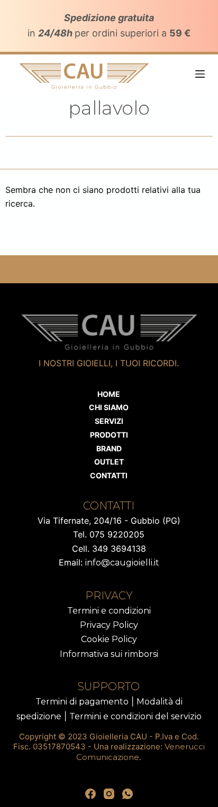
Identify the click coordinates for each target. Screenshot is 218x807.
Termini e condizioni (109, 611)
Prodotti (109, 434)
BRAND (109, 448)
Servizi (109, 420)
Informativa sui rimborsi (109, 654)
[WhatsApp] (127, 794)
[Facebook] (90, 794)
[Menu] (200, 74)
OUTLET (109, 461)
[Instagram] (109, 794)
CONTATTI (109, 475)
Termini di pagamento (82, 702)
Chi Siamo (109, 407)
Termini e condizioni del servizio (135, 716)
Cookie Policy (109, 639)
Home (108, 393)
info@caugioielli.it (122, 563)
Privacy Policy (109, 625)
